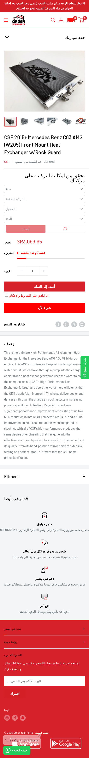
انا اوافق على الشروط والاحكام (28, 295)
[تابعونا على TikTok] (15, 718)
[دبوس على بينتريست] (66, 324)
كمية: (7, 271)
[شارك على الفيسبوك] (58, 324)
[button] (71, 20)
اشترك (14, 693)
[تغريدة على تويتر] (74, 324)
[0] (81, 19)
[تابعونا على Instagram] (7, 718)
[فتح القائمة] (6, 20)
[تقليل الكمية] (21, 271)
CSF (6, 161)
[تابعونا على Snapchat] (23, 718)
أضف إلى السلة (44, 286)
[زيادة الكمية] (43, 271)
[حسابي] (61, 20)
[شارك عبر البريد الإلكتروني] (82, 324)
